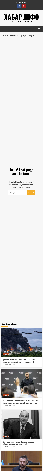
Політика (6, 354)
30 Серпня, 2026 (11, 365)
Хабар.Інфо (21, 17)
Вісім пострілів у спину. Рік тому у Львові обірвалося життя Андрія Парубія (18, 443)
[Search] (39, 29)
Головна (4, 35)
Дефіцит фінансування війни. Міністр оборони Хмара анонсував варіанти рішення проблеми (20, 401)
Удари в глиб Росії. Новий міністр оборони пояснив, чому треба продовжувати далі (19, 360)
